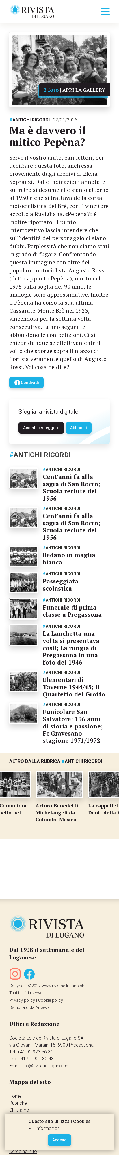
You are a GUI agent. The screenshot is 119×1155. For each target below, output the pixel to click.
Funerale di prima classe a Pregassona (72, 610)
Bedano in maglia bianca (69, 558)
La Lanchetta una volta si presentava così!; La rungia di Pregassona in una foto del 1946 (71, 647)
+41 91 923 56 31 (35, 1052)
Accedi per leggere (41, 427)
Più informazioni (45, 1128)
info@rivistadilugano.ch (44, 1065)
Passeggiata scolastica (60, 584)
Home (15, 1096)
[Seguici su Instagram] (15, 975)
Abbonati (78, 427)
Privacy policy (22, 1000)
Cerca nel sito (23, 1151)
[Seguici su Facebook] (29, 975)
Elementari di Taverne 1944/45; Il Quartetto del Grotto (74, 687)
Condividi (26, 382)
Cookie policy (50, 1000)
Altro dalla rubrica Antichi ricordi (55, 761)
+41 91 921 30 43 (36, 1059)
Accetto (59, 1140)
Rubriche (18, 1103)
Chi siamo (19, 1110)
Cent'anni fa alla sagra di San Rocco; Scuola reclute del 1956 (71, 487)
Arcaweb (44, 1007)
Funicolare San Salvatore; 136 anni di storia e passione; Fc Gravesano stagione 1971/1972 (73, 726)
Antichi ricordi (29, 120)
